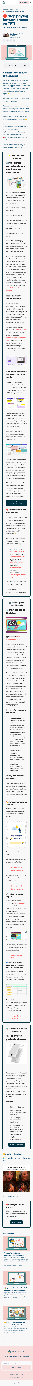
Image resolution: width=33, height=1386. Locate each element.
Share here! (16, 1222)
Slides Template (16, 871)
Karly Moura (13, 34)
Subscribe (23, 2)
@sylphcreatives (17, 562)
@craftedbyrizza (17, 551)
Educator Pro (21, 330)
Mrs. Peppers (19, 903)
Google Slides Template (15, 1017)
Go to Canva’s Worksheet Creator (16, 503)
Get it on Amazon (16, 1145)
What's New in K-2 (8, 9)
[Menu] (30, 2)
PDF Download (16, 867)
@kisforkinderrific (17, 557)
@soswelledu (15, 567)
